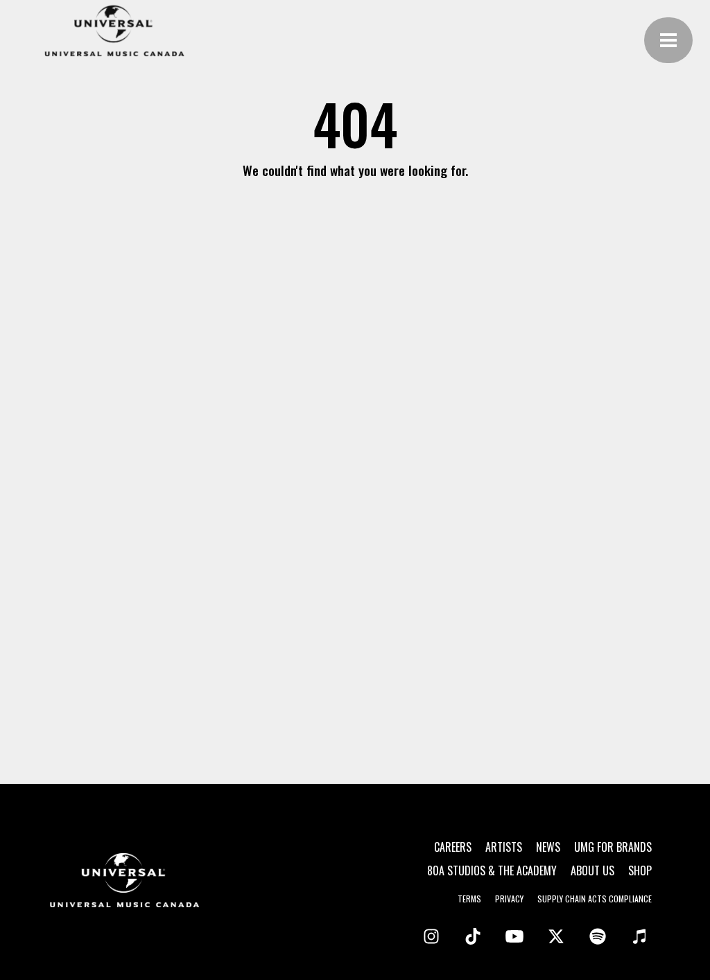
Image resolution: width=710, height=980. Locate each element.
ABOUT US (592, 870)
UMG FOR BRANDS (613, 847)
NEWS (548, 847)
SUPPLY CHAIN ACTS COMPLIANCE (594, 898)
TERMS (469, 898)
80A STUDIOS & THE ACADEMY (492, 870)
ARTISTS (503, 847)
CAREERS (452, 847)
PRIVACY (509, 898)
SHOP (640, 870)
